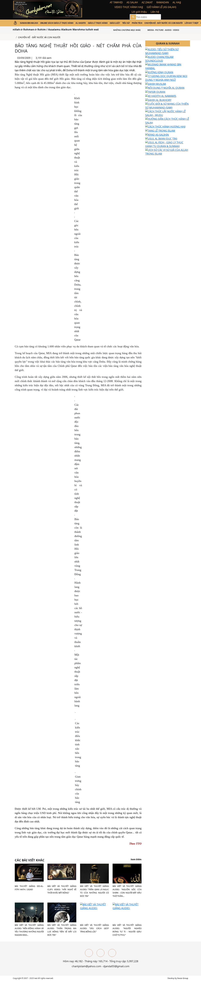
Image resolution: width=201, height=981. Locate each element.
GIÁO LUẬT (115, 23)
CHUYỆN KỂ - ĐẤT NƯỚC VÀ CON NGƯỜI (163, 23)
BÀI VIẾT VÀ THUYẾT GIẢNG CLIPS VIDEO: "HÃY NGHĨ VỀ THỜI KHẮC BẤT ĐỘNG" (61, 889)
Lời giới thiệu (139, 11)
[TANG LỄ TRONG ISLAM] (160, 130)
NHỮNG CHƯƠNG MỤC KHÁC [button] (127, 30)
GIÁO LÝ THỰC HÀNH (98, 23)
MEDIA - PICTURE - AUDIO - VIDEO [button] (163, 30)
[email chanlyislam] (112, 953)
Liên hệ (155, 11)
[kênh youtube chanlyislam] (100, 953)
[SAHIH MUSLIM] (155, 83)
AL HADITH (81, 23)
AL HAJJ (177, 2)
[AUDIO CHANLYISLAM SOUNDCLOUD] (167, 58)
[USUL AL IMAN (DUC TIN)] (161, 138)
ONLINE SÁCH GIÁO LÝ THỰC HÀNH (56, 23)
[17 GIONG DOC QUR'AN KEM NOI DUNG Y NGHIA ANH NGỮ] (167, 77)
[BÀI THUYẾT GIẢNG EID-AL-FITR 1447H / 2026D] (29, 872)
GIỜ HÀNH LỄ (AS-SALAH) (161, 7)
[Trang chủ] (14, 37)
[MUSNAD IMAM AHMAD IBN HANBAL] (167, 66)
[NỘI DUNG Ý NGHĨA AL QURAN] (164, 87)
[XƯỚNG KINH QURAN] (159, 72)
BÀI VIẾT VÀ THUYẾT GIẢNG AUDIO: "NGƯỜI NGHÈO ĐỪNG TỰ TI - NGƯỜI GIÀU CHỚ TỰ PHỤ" (127, 930)
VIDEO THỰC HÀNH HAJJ (128, 7)
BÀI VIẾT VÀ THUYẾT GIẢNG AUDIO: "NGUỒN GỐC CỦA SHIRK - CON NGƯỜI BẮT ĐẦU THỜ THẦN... (127, 891)
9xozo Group (182, 978)
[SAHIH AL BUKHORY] (158, 100)
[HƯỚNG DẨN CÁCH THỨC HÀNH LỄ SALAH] (167, 120)
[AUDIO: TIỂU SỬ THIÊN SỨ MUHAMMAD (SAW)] (167, 51)
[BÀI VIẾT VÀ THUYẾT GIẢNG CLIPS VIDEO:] (61, 871)
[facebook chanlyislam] (89, 953)
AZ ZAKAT (147, 2)
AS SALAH (132, 2)
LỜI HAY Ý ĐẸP (191, 23)
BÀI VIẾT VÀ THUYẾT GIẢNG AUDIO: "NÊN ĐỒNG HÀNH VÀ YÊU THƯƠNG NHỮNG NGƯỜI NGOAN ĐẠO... (29, 930)
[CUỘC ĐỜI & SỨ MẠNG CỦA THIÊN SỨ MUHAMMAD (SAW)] (167, 105)
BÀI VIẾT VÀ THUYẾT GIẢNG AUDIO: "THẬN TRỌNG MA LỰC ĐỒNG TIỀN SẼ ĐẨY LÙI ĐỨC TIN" (61, 930)
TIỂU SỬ (126, 23)
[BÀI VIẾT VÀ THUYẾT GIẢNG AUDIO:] (127, 878)
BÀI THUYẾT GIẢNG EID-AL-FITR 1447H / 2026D (29, 888)
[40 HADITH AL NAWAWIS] (160, 95)
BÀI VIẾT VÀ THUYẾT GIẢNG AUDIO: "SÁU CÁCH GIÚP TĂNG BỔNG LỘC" (94, 928)
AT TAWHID (116, 2)
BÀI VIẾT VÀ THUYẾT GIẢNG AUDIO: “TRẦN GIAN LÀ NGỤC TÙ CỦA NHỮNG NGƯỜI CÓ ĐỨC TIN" (94, 891)
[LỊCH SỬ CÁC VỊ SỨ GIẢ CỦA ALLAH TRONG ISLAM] (167, 151)
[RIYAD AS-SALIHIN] (157, 134)
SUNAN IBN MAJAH (29, 23)
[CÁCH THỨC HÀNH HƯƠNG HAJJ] (165, 126)
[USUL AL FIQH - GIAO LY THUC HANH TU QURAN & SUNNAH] (167, 144)
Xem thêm (136, 859)
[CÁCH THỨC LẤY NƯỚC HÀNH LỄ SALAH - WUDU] (167, 113)
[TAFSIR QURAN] (155, 91)
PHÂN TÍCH (137, 23)
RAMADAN (162, 2)
